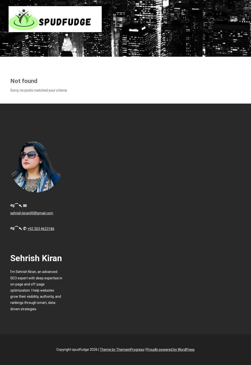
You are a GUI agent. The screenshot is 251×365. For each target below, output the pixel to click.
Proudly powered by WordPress (170, 349)
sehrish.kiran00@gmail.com (31, 213)
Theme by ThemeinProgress (122, 349)
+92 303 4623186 (40, 229)
